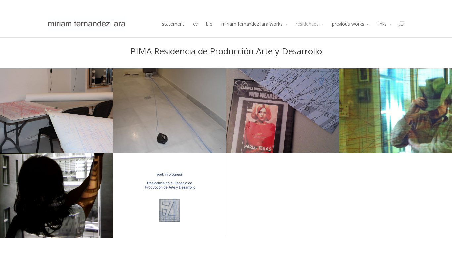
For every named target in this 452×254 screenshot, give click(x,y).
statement (173, 24)
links (382, 24)
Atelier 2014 (393, 5)
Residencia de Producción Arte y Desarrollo (335, 5)
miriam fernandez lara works (252, 24)
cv (195, 24)
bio (209, 24)
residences (307, 24)
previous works (348, 24)
